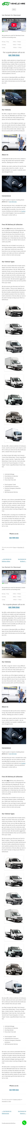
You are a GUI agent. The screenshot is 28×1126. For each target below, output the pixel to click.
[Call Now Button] (24, 1122)
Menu (14, 9)
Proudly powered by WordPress (8, 1123)
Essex (14, 547)
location (23, 211)
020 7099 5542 (14, 55)
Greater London (17, 1099)
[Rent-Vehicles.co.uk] (14, 4)
